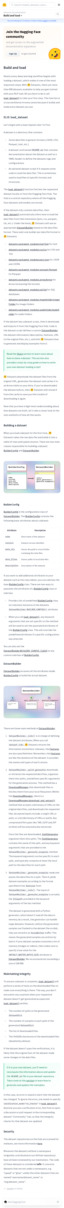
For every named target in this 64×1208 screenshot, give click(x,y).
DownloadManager (19, 787)
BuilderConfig (11, 450)
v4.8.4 (45, 21)
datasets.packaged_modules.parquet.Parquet (33, 269)
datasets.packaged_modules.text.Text (29, 244)
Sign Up (13, 53)
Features (54, 749)
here (39, 1143)
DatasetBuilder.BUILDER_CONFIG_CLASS (25, 650)
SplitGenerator (50, 834)
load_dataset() (11, 98)
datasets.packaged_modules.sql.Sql (28, 289)
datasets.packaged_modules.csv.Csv (28, 249)
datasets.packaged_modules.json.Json (29, 259)
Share (20, 353)
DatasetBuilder (25, 227)
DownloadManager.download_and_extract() (32, 800)
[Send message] (58, 1202)
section (30, 1080)
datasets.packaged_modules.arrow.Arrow (30, 279)
